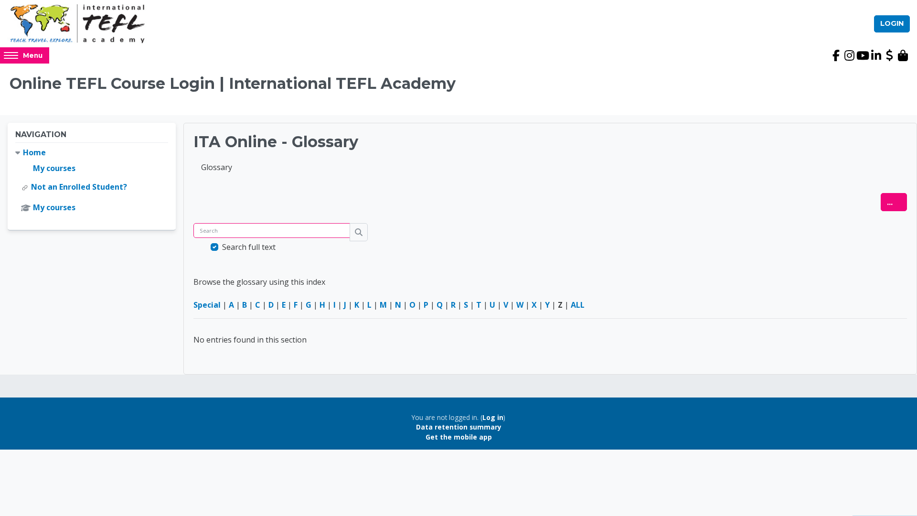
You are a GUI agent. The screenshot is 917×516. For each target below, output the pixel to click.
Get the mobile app (459, 436)
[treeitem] (91, 180)
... (897, 201)
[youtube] (862, 55)
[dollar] (889, 55)
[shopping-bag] (902, 55)
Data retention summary (458, 426)
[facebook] (835, 55)
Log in (492, 417)
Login (892, 23)
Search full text (249, 247)
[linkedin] (876, 55)
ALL (578, 305)
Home (34, 152)
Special (207, 305)
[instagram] (849, 55)
